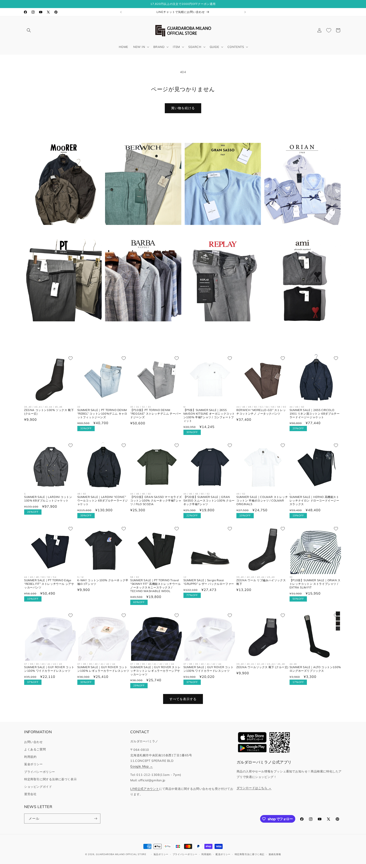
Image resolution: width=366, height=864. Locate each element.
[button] (28, 30)
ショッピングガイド (38, 787)
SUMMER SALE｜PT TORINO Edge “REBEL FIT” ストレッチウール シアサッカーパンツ (49, 583)
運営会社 (30, 794)
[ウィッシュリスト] (328, 30)
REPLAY (220, 328)
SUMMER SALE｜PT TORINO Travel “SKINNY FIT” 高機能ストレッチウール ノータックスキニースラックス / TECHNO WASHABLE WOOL (155, 585)
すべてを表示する (183, 699)
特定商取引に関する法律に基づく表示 (50, 779)
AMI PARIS (299, 328)
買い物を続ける (183, 108)
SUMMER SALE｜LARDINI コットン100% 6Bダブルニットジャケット (48, 498)
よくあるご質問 (35, 749)
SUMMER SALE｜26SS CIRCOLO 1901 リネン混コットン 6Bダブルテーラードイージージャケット (315, 413)
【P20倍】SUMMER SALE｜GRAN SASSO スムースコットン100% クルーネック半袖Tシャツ (209, 500)
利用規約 (30, 757)
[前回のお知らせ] (121, 12)
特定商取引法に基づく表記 (249, 854)
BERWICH (140, 231)
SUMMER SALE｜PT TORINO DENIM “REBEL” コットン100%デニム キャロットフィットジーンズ (102, 413)
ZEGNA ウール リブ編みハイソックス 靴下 (261, 581)
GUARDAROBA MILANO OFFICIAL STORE (121, 854)
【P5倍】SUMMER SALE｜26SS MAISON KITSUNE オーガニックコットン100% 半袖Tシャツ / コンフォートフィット (209, 415)
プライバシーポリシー (39, 772)
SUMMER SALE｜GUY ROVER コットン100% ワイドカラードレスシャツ (49, 668)
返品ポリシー (161, 854)
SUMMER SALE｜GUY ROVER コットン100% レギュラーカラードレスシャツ (103, 668)
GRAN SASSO (220, 231)
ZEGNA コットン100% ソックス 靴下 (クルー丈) (49, 411)
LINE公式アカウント (144, 789)
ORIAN (300, 231)
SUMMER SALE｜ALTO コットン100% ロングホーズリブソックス (315, 668)
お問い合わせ (33, 742)
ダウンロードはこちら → (254, 788)
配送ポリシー (223, 854)
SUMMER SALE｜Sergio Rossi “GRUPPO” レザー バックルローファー (208, 581)
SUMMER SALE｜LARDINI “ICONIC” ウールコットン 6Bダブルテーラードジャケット (102, 500)
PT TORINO (61, 328)
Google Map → (141, 766)
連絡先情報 (275, 854)
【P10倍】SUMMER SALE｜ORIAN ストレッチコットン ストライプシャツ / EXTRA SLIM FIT (315, 583)
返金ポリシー (33, 764)
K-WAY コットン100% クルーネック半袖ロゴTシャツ (102, 581)
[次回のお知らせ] (245, 12)
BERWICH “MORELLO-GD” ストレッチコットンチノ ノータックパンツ (261, 411)
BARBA (141, 328)
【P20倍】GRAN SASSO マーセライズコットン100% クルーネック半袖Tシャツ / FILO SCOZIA (156, 500)
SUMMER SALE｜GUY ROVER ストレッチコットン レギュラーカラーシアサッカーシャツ (155, 670)
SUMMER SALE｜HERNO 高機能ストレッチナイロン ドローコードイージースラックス (314, 500)
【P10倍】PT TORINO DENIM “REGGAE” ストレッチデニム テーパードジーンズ (155, 413)
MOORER (61, 231)
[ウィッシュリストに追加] (70, 358)
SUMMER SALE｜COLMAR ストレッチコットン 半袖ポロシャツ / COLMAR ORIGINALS (262, 500)
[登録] (95, 819)
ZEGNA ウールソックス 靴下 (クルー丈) (262, 667)
